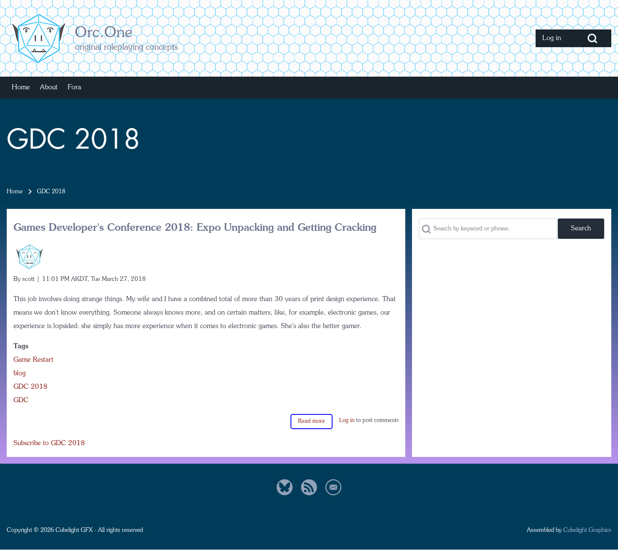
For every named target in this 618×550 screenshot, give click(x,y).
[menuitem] (554, 38)
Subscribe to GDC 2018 (49, 443)
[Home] (38, 38)
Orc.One (103, 33)
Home (15, 192)
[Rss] (309, 487)
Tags (20, 346)
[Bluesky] (284, 487)
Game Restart (33, 360)
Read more (311, 421)
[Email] (333, 487)
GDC (21, 400)
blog (19, 373)
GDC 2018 (30, 387)
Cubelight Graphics (587, 530)
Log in (346, 420)
